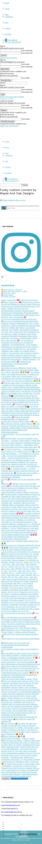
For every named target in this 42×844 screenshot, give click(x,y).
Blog (6, 23)
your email (25, 64)
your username (27, 50)
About (7, 9)
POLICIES (24, 835)
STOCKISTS (24, 833)
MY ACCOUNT (24, 837)
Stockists (8, 34)
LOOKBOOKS (23, 826)
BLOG (24, 828)
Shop (7, 15)
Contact (7, 28)
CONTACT (24, 830)
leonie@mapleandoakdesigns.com (10, 805)
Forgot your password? (8, 58)
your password (27, 53)
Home (7, 3)
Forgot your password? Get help (12, 97)
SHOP (24, 824)
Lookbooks (9, 17)
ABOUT (23, 822)
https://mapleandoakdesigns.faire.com (11, 812)
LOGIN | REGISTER (13, 42)
